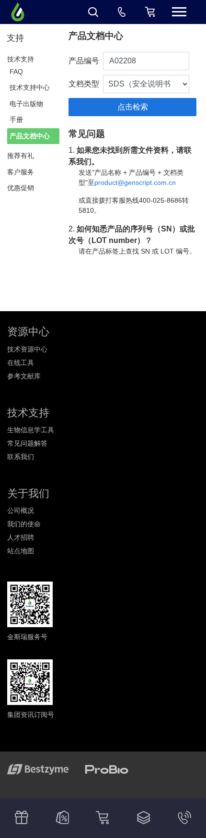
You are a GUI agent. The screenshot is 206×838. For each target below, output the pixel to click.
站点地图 (20, 551)
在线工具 (20, 362)
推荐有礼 (20, 155)
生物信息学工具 (30, 430)
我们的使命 (24, 524)
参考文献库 (24, 376)
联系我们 (20, 457)
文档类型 (84, 84)
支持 (15, 38)
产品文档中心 (30, 136)
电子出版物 (26, 104)
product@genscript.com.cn (135, 182)
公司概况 (20, 510)
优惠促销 (20, 188)
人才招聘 (20, 537)
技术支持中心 (30, 87)
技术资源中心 (27, 349)
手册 (16, 119)
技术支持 (20, 59)
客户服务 (20, 172)
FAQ (16, 71)
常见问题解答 (27, 443)
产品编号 (84, 61)
